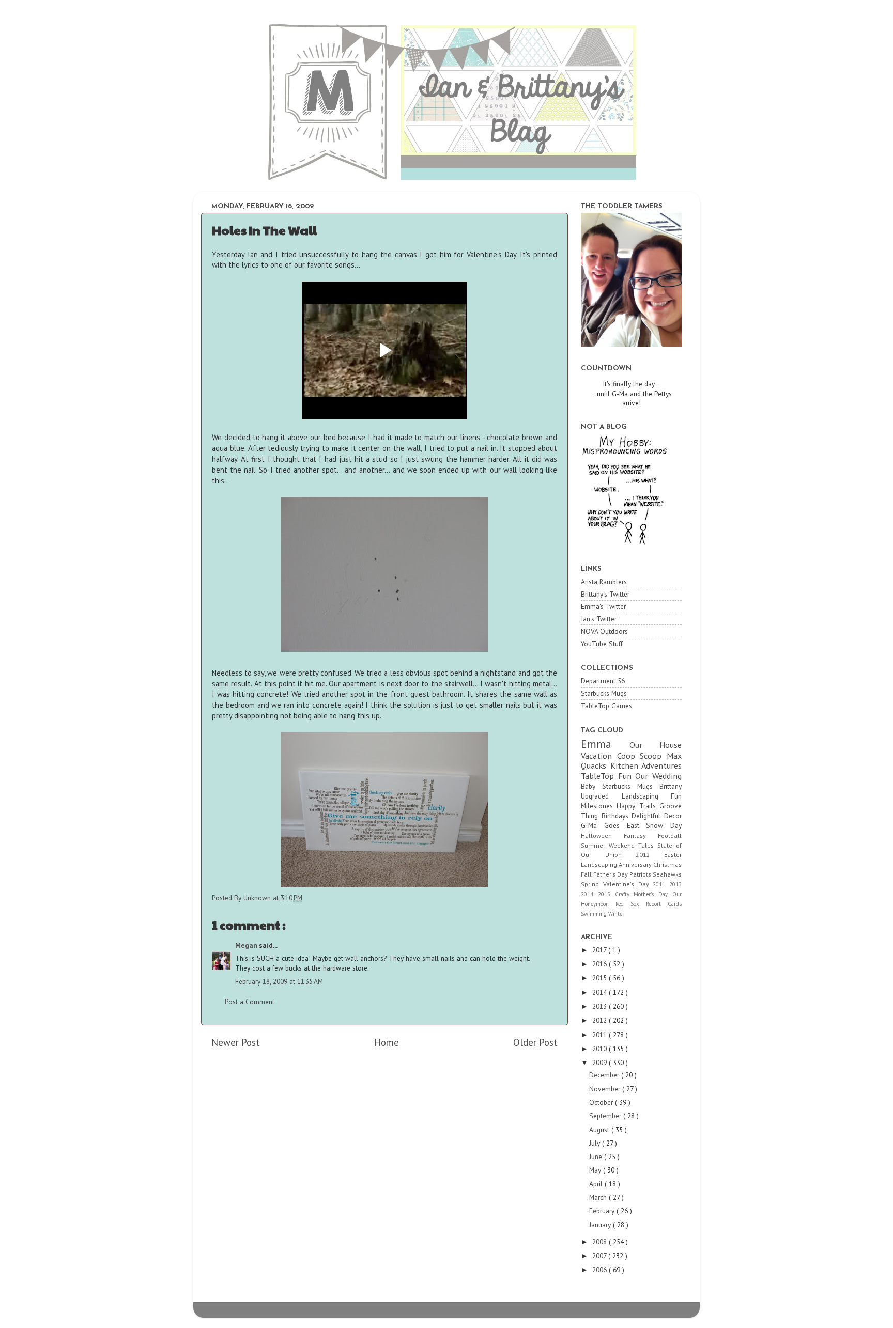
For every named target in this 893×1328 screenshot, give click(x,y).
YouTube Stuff (602, 643)
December (605, 1075)
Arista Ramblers (604, 581)
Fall (587, 874)
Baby (591, 786)
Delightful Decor (657, 815)
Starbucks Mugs (604, 693)
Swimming (594, 913)
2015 (606, 894)
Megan (247, 945)
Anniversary (636, 864)
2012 (650, 854)
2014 (589, 894)
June (596, 1156)
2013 (675, 884)
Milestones (599, 805)
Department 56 (603, 680)
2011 (661, 884)
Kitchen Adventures (646, 765)
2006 (600, 1269)
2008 (600, 1241)
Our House (655, 745)
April (597, 1184)
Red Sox (630, 904)
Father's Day (611, 874)
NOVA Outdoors (604, 631)
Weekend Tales (633, 845)
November (605, 1088)
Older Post (535, 1042)
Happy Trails (638, 805)
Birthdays (617, 815)
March (599, 1197)
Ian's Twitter (599, 618)
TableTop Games (606, 705)
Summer (595, 845)
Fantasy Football (653, 835)
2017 (600, 950)
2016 (600, 963)
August (600, 1129)
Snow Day (664, 825)
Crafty (624, 894)
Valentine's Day (628, 884)
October (602, 1102)
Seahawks (667, 874)
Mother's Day (653, 894)
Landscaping (600, 864)
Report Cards (664, 904)
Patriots (641, 874)
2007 (600, 1255)
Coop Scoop (642, 756)
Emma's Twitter (603, 606)
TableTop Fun (608, 776)
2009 (600, 1062)
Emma (605, 744)
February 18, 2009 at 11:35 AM (279, 981)
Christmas (667, 864)
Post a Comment (249, 1001)
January (601, 1224)
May (596, 1170)
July (595, 1143)
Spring (592, 884)
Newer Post (235, 1042)
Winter (616, 913)
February (603, 1210)
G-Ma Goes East (613, 825)
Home (386, 1042)
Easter (673, 854)
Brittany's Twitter (605, 594)
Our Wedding (658, 776)
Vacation (599, 756)
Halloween (602, 835)
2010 (600, 1048)
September (606, 1115)
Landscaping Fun (652, 796)
